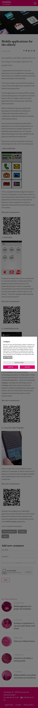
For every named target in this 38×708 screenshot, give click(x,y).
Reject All (27, 367)
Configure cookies (19, 362)
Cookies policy (8, 357)
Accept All (10, 367)
